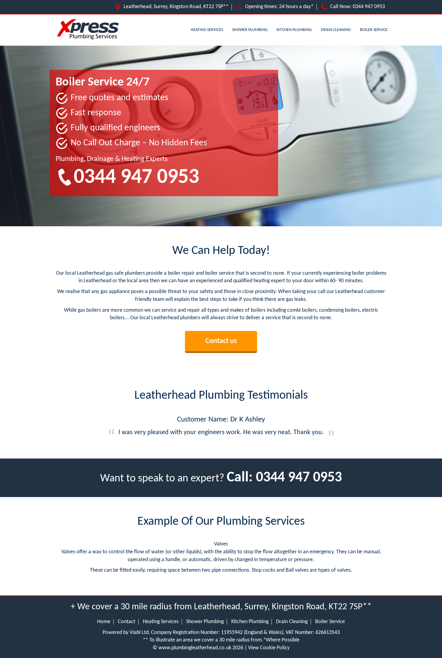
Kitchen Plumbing (294, 30)
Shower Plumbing (250, 30)
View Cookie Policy (269, 648)
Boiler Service (374, 30)
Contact (126, 622)
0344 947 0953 (369, 7)
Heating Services (207, 30)
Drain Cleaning (336, 30)
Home (103, 622)
